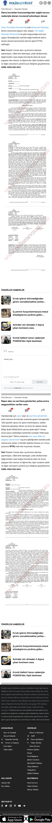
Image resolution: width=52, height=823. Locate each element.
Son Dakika (5, 786)
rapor (19, 415)
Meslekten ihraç (32, 688)
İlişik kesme (43, 688)
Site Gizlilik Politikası (34, 763)
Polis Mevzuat (6, 9)
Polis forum (5, 700)
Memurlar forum (42, 697)
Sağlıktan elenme (7, 691)
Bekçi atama (36, 700)
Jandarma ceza (16, 700)
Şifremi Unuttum (33, 759)
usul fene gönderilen (38, 415)
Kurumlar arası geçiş (28, 704)
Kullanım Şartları (33, 749)
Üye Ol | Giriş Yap (17, 382)
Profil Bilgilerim (32, 756)
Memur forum (30, 697)
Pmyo (23, 691)
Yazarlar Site (5, 782)
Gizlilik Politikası (33, 773)
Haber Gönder (32, 786)
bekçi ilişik (13, 707)
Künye (29, 753)
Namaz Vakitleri (32, 789)
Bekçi (28, 691)
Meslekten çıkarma (19, 688)
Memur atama (19, 697)
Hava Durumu (32, 782)
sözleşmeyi (17, 388)
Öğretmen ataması (13, 704)
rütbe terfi (35, 707)
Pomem (17, 691)
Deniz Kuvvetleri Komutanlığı (14, 27)
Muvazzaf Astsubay (40, 27)
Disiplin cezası (6, 688)
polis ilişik (4, 707)
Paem (33, 691)
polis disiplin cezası (24, 707)
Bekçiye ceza (26, 700)
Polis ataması (42, 704)
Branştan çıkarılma (30, 694)
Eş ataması (42, 694)
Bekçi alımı (40, 691)
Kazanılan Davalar (21, 9)
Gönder (40, 382)
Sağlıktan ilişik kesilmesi (14, 694)
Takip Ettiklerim (32, 766)
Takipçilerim (31, 770)
